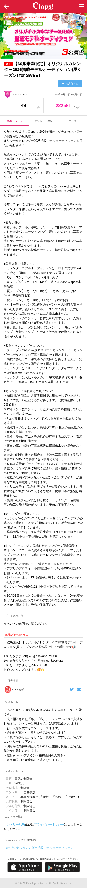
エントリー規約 (14, 824)
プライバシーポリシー (49, 824)
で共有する (71, 83)
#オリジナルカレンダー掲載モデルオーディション (40, 848)
